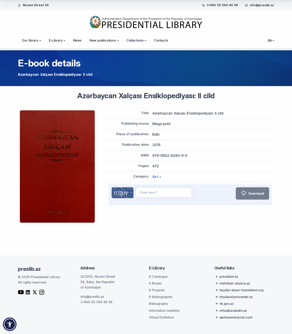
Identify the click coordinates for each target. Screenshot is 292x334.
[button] (9, 324)
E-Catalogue (158, 277)
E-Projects (156, 290)
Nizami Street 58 (36, 5)
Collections (135, 40)
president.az (228, 277)
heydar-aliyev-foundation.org (241, 290)
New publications (103, 40)
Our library (30, 40)
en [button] (270, 41)
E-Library (56, 40)
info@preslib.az (262, 5)
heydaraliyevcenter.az (236, 297)
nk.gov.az (226, 304)
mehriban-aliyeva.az (234, 283)
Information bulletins (164, 311)
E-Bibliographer (161, 297)
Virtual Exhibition (161, 317)
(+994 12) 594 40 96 (222, 5)
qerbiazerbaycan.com (235, 317)
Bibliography (158, 304)
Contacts (161, 40)
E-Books (155, 283)
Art (155, 177)
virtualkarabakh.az (233, 311)
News (77, 40)
